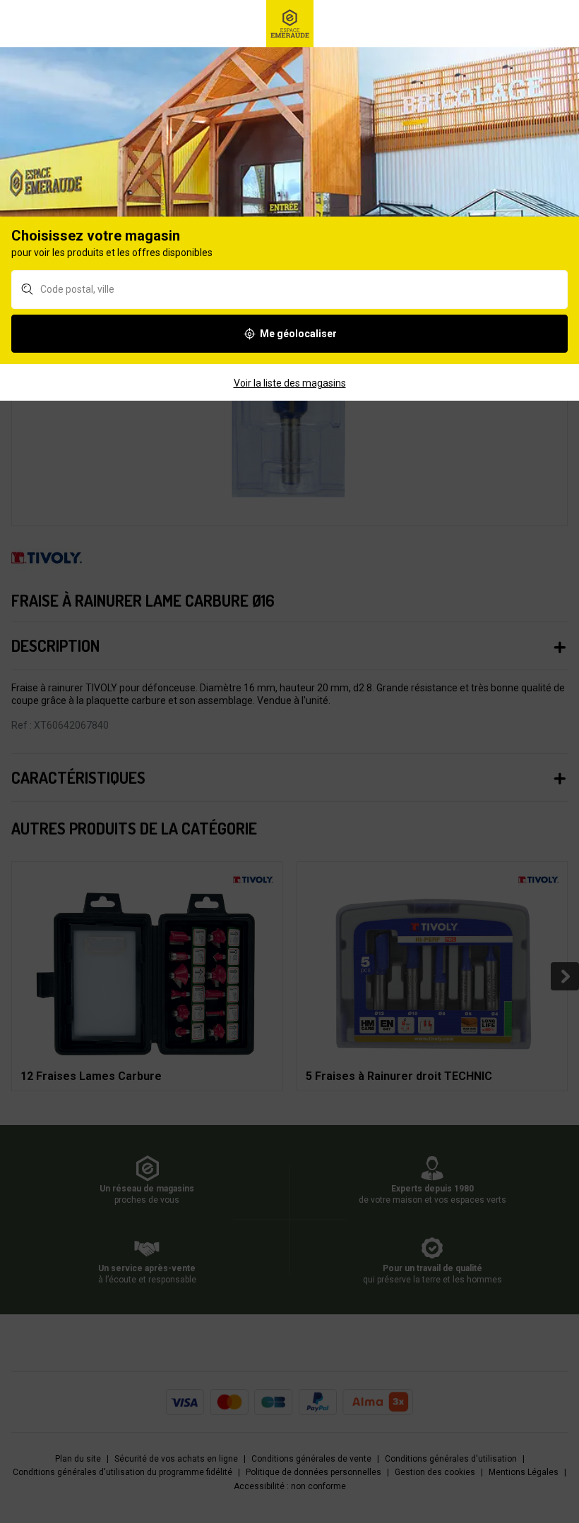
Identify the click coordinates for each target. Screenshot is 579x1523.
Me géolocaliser (298, 333)
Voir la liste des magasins (290, 383)
